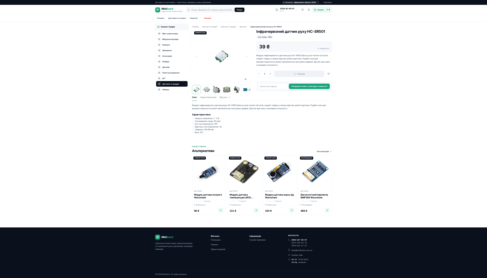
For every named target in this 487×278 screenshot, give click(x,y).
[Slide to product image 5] (236, 89)
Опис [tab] (194, 97)
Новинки (214, 244)
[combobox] (213, 10)
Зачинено (300, 2)
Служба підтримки (257, 240)
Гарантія (194, 18)
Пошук (239, 10)
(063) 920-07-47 (299, 245)
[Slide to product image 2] (206, 89)
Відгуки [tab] (225, 97)
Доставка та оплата (177, 18)
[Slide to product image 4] (226, 89)
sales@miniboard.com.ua (301, 250)
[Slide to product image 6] (246, 89)
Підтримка (328, 2)
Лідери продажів (218, 249)
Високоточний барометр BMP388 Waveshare (314, 196)
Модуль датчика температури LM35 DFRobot (240, 197)
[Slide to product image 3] (216, 89)
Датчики (243, 27)
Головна (160, 18)
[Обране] (302, 10)
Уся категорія (323, 151)
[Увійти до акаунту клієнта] (309, 10)
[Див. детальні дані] (220, 210)
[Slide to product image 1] (196, 89)
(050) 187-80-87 (299, 240)
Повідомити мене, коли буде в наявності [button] (309, 86)
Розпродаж (216, 240)
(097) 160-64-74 (299, 243)
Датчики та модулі (209, 27)
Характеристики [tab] (208, 97)
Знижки (207, 18)
